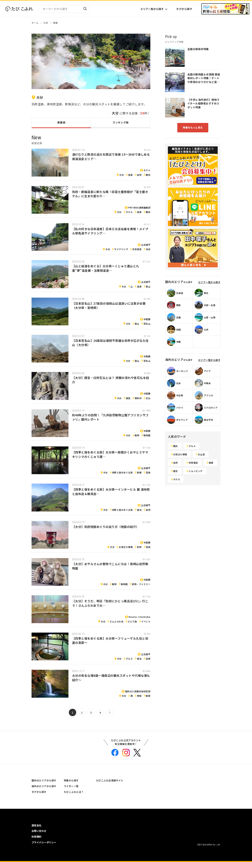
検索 (84, 9)
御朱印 (138, 398)
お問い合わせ (39, 831)
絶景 (148, 695)
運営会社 (37, 825)
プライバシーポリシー (44, 842)
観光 (148, 174)
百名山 (147, 323)
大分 (55, 22)
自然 (139, 174)
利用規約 (37, 836)
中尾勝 (147, 319)
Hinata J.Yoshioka (139, 616)
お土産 (201, 454)
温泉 (130, 174)
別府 (139, 546)
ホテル (129, 212)
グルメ (129, 658)
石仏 (148, 398)
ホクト (147, 170)
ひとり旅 (132, 621)
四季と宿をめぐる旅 (122, 472)
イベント (145, 621)
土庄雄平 (145, 244)
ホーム (35, 22)
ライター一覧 (71, 786)
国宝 (128, 398)
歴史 (175, 471)
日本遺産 (136, 249)
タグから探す (184, 9)
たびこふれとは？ (74, 792)
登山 (148, 286)
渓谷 (148, 249)
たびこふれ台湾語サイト (109, 780)
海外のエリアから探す (44, 786)
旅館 (139, 472)
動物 (137, 435)
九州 (45, 22)
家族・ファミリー (141, 584)
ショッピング (196, 471)
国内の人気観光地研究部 (137, 691)
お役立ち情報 (126, 546)
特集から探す (71, 780)
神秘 (139, 695)
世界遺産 (193, 462)
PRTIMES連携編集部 (139, 207)
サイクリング (121, 249)
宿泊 (139, 509)
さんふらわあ (116, 621)
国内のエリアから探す (44, 780)
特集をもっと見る (193, 127)
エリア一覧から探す (152, 9)
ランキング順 (121, 122)
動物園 (147, 435)
